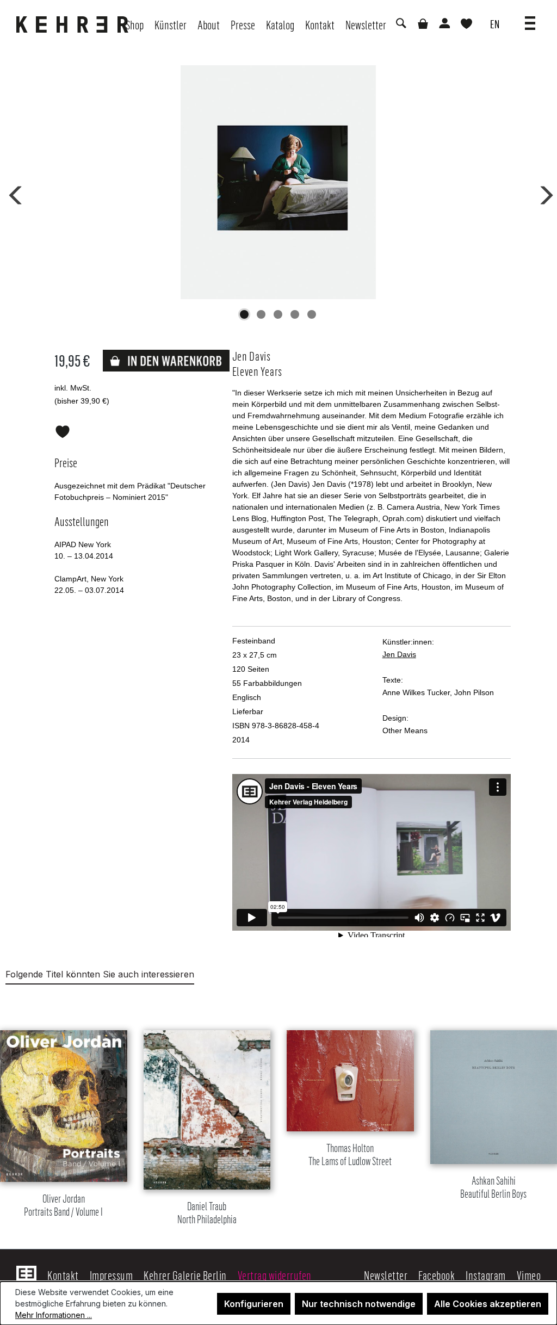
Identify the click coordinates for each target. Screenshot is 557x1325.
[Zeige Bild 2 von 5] (261, 314)
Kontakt (63, 1275)
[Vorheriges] (13, 193)
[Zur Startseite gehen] (75, 24)
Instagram (486, 1275)
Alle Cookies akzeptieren (487, 1303)
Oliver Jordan (63, 1205)
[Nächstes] (543, 193)
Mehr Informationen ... (53, 1315)
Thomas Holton (350, 1155)
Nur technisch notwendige (359, 1303)
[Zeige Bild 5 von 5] (311, 314)
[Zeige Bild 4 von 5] (294, 314)
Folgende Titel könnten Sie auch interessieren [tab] (99, 974)
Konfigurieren (253, 1303)
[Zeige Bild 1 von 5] (244, 314)
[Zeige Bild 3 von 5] (278, 314)
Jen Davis (399, 654)
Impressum (111, 1275)
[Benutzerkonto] (443, 24)
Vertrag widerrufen (275, 1275)
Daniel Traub (207, 1213)
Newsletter (385, 1275)
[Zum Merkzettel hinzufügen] (62, 430)
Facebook (436, 1275)
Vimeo (529, 1275)
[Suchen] (400, 24)
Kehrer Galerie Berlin (185, 1275)
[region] (278, 1114)
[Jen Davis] (278, 182)
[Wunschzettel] (466, 25)
